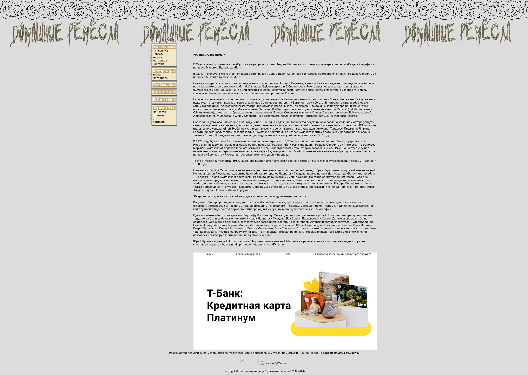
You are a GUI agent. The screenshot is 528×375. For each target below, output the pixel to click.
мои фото (159, 111)
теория (157, 57)
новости (158, 53)
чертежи (158, 63)
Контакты (159, 121)
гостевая (159, 115)
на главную (160, 50)
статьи (157, 118)
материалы (160, 60)
